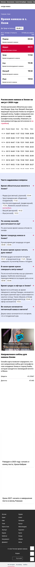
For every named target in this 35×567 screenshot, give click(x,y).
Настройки (32, 559)
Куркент (21, 530)
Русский (19, 558)
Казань (29, 2)
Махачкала (10, 2)
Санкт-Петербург (20, 2)
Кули (20, 533)
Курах (4, 533)
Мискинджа (22, 527)
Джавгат (5, 542)
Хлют (20, 517)
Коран (17, 553)
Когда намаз (5, 6)
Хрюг (3, 517)
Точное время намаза (19, 549)
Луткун (4, 530)
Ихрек (20, 539)
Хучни (4, 514)
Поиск (33, 6)
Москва (3, 2)
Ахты (20, 542)
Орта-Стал (5, 527)
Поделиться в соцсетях (32, 554)
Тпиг (3, 523)
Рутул (20, 523)
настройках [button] (7, 208)
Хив (3, 520)
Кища (20, 536)
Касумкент (5, 539)
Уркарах (21, 520)
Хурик (20, 514)
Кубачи (4, 536)
